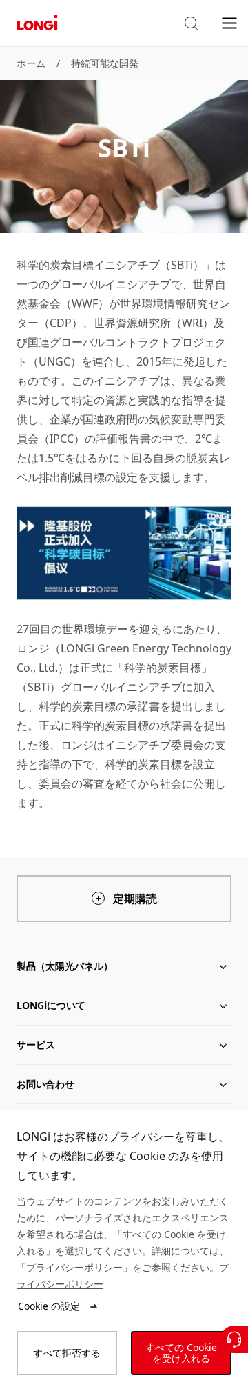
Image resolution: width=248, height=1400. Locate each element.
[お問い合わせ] (234, 1339)
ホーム (31, 63)
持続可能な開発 (104, 63)
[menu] (229, 22)
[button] (191, 23)
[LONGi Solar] (37, 23)
